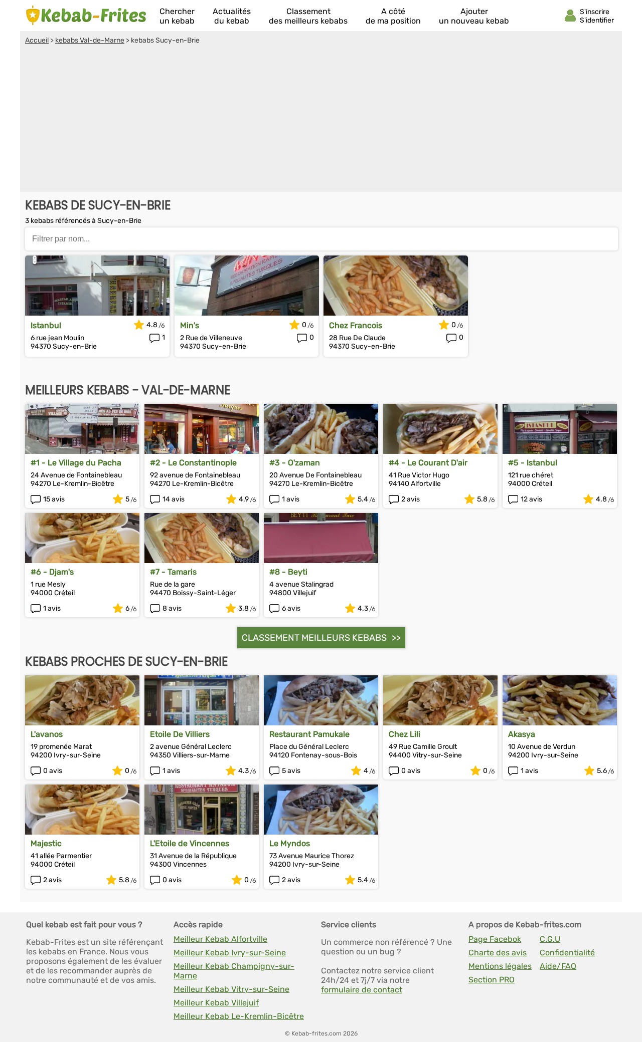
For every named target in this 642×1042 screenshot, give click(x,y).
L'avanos (47, 734)
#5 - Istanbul (532, 462)
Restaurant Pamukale (309, 734)
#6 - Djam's (52, 572)
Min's (189, 325)
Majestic (46, 843)
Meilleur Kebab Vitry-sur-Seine (231, 989)
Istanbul (46, 325)
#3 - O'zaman (294, 462)
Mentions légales (500, 966)
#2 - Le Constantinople (193, 462)
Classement (308, 16)
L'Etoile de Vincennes (189, 843)
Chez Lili (404, 734)
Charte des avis (497, 952)
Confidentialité (567, 952)
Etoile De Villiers (180, 734)
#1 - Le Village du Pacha (76, 462)
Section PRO (491, 979)
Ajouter (474, 16)
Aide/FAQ (558, 966)
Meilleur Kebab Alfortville (220, 939)
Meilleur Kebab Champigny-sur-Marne (234, 970)
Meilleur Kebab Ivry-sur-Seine (230, 952)
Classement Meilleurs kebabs (314, 637)
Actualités (232, 16)
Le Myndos (289, 843)
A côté (393, 16)
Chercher (177, 16)
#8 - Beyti (288, 572)
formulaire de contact (361, 989)
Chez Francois (355, 325)
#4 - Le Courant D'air (428, 462)
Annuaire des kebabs (86, 15)
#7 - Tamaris (173, 572)
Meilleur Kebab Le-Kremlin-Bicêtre (239, 1016)
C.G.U (550, 939)
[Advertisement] (321, 120)
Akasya (521, 734)
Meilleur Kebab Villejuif (216, 1002)
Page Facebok (494, 939)
